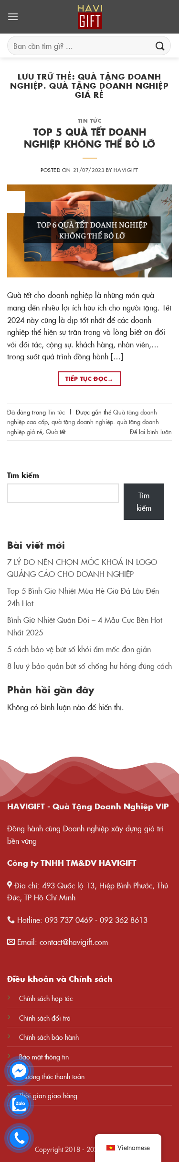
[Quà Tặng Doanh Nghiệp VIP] (89, 17)
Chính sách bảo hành (49, 1037)
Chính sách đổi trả (45, 1018)
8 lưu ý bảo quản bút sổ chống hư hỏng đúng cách (89, 665)
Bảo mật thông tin (44, 1056)
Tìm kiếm (23, 475)
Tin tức (90, 120)
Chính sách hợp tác (46, 998)
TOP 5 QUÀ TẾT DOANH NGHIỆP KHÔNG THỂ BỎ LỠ (89, 137)
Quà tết (55, 431)
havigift (126, 169)
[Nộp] (160, 45)
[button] (13, 16)
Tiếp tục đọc (89, 378)
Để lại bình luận (151, 431)
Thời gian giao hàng (48, 1095)
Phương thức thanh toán (51, 1076)
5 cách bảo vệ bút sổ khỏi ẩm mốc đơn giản (79, 649)
